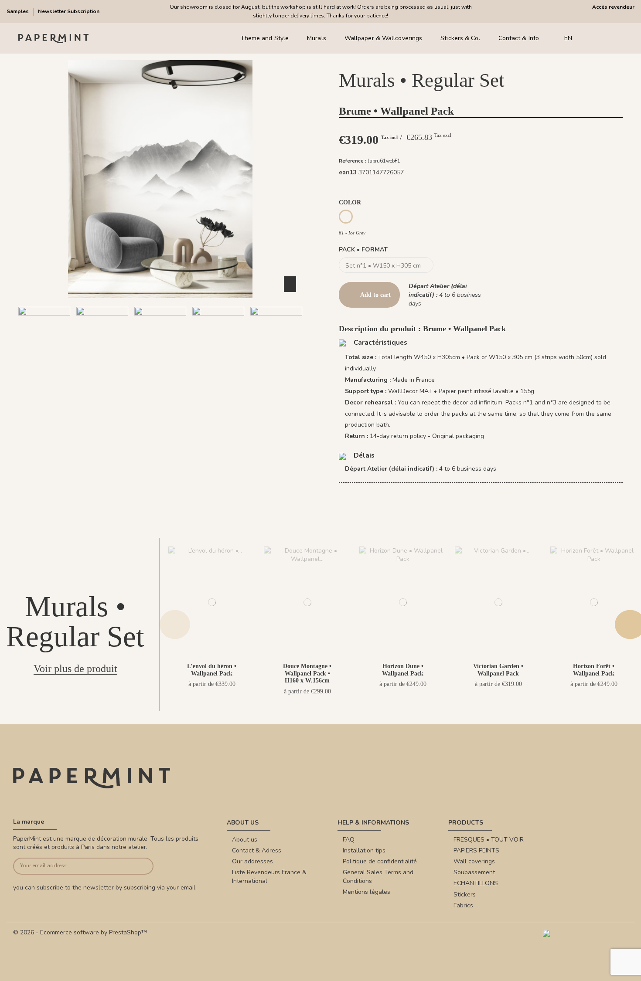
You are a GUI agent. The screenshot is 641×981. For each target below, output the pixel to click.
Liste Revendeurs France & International (269, 876)
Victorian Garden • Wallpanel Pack (498, 670)
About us (244, 839)
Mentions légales (366, 892)
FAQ (349, 839)
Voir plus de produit (75, 668)
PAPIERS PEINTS (476, 850)
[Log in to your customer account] (606, 38)
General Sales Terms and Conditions (378, 876)
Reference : (352, 161)
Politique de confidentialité (380, 861)
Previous (175, 624)
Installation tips (364, 850)
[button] (134, 379)
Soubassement (474, 872)
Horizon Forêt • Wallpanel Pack (593, 670)
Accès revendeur (613, 6)
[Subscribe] (139, 866)
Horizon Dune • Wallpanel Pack (402, 670)
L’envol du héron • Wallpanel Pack (211, 670)
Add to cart (375, 295)
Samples (18, 11)
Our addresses (252, 861)
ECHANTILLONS (475, 883)
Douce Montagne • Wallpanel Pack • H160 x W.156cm (307, 673)
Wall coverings (474, 861)
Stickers (464, 894)
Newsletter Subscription (68, 11)
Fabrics (463, 905)
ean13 (348, 172)
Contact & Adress (256, 850)
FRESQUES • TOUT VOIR (488, 839)
